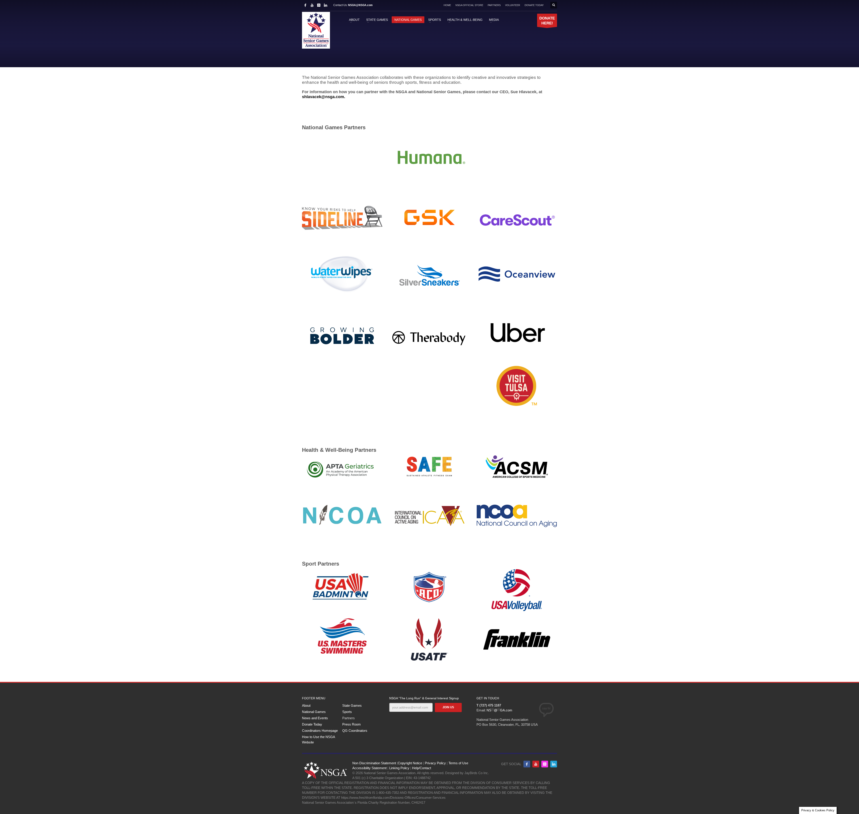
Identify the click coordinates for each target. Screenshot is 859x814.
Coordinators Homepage (320, 730)
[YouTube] (312, 5)
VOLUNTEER (512, 5)
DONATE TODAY (534, 5)
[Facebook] (305, 5)
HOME (447, 5)
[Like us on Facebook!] (526, 764)
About (306, 705)
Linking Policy (399, 768)
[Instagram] (318, 5)
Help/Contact (421, 768)
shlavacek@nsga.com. (323, 97)
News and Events (315, 718)
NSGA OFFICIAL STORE (469, 5)
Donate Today (312, 724)
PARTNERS (494, 5)
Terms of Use (458, 763)
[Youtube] (535, 764)
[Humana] (429, 157)
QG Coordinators (354, 730)
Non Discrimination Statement (374, 763)
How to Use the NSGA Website (318, 739)
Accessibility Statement (369, 768)
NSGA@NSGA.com (360, 5)
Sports (347, 712)
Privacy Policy (435, 763)
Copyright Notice (410, 763)
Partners (348, 718)
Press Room (351, 724)
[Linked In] (325, 5)
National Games (314, 712)
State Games (352, 705)
